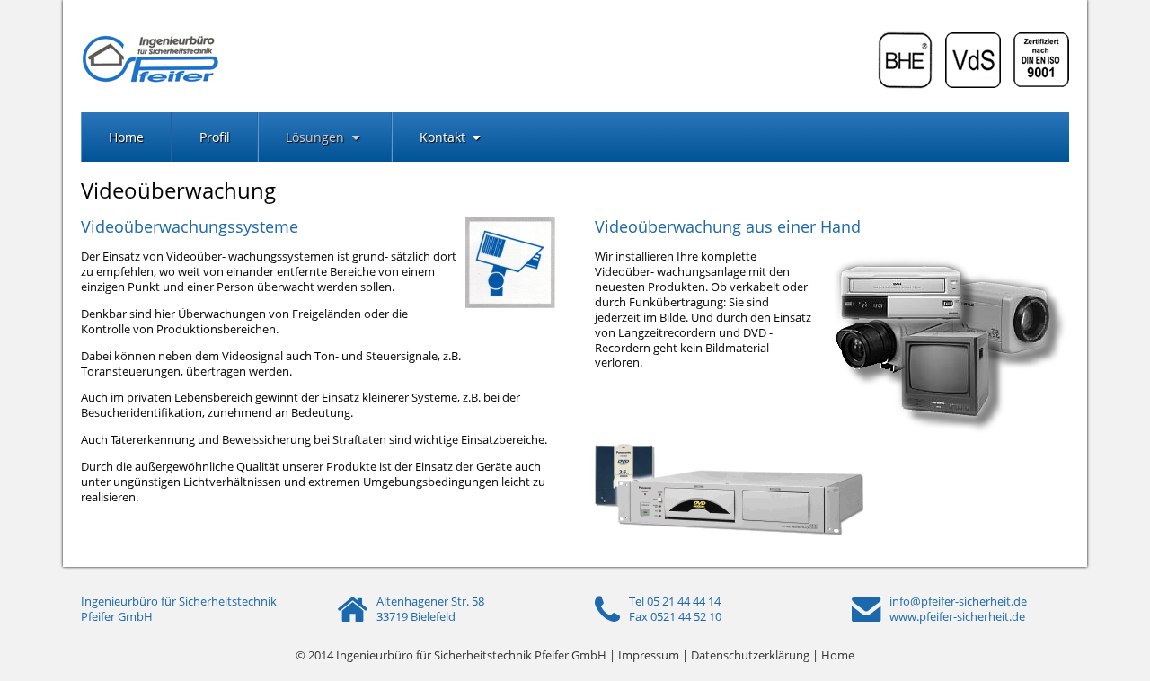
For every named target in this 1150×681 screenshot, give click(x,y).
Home (126, 137)
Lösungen (317, 137)
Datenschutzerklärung (750, 655)
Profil (214, 137)
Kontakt (444, 137)
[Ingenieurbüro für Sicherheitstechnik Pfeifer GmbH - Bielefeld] (150, 84)
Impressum (648, 655)
